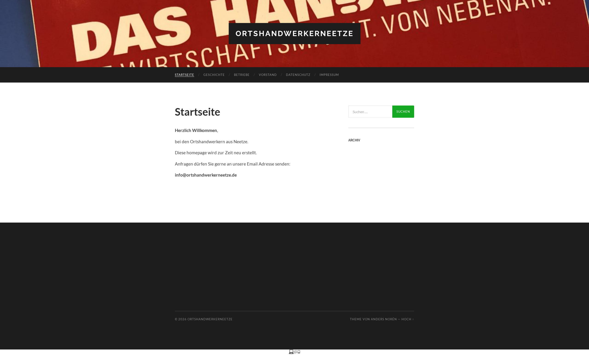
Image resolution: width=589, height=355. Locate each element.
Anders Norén (384, 319)
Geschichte (214, 75)
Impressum (329, 75)
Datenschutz (298, 75)
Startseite (184, 75)
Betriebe (242, 75)
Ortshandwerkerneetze (295, 33)
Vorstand (268, 75)
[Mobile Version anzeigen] (294, 352)
